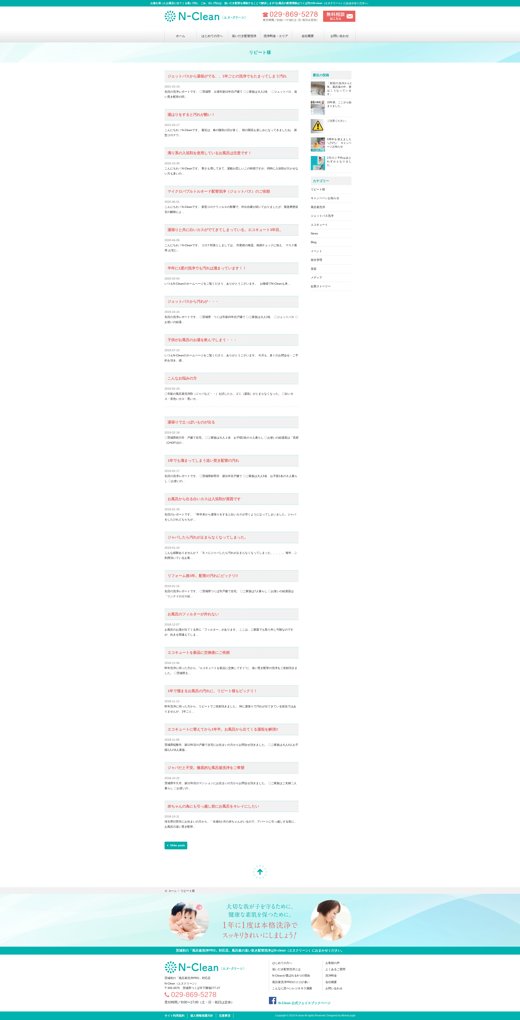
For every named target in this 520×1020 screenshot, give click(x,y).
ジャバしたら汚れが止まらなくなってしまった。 (208, 537)
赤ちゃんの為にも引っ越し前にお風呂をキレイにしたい (213, 806)
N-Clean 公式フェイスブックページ (304, 1003)
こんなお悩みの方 (182, 378)
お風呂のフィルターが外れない (193, 614)
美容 (313, 268)
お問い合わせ (339, 36)
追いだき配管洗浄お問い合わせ (339, 16)
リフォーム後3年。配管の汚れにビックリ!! (203, 576)
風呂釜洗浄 (318, 207)
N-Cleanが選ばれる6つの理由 (291, 975)
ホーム (180, 36)
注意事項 (224, 1015)
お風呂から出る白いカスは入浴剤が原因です (204, 499)
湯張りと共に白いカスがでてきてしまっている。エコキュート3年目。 (225, 230)
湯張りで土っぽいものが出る (191, 422)
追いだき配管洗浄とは (286, 969)
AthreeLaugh (348, 1015)
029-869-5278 (194, 994)
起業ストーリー (321, 286)
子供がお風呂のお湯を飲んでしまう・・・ (202, 340)
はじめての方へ (212, 36)
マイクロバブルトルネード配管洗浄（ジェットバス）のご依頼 (219, 191)
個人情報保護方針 (201, 1015)
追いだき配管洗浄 (244, 36)
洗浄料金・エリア (276, 36)
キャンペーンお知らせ (325, 198)
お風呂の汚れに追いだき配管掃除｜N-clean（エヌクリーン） (206, 16)
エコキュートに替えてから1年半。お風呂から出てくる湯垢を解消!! (223, 729)
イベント (316, 251)
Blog (313, 242)
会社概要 (308, 36)
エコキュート (319, 224)
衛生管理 (316, 259)
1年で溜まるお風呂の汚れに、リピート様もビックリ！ (212, 691)
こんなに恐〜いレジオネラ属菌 (292, 988)
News (314, 233)
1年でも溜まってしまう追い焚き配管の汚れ (203, 461)
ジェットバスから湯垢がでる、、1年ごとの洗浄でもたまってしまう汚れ (227, 76)
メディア (316, 277)
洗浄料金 (331, 975)
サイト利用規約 (174, 1015)
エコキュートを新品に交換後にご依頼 (199, 652)
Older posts (177, 845)
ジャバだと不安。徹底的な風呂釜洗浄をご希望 (206, 768)
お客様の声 (332, 963)
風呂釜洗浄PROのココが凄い (291, 982)
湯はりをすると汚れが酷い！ (191, 115)
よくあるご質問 (335, 969)
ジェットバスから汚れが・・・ (193, 301)
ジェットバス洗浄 (322, 215)
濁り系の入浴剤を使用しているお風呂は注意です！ (210, 153)
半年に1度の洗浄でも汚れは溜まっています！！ (207, 268)
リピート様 (318, 189)
